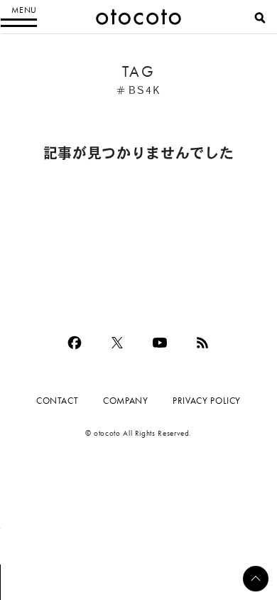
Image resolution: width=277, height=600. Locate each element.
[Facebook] (74, 342)
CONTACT (57, 401)
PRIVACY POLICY (207, 401)
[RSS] (202, 342)
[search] (260, 18)
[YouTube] (160, 342)
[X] (117, 342)
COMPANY (125, 401)
